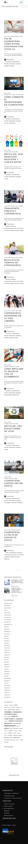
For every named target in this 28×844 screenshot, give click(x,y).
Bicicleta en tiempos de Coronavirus (12, 262)
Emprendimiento (8, 394)
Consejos (12, 36)
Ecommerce (16, 366)
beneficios (14, 707)
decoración (8, 723)
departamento (10, 725)
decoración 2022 (17, 723)
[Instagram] (9, 822)
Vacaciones (6, 697)
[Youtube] (14, 822)
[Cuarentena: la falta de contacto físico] (14, 520)
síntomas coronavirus (17, 735)
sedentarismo (12, 123)
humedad (21, 728)
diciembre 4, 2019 (14, 586)
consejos (8, 712)
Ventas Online (15, 394)
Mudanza (6, 657)
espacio (6, 728)
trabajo (22, 230)
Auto (5, 610)
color (5, 709)
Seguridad (6, 680)
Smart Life (6, 685)
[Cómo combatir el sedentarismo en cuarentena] (14, 83)
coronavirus (8, 61)
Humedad (6, 645)
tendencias (16, 737)
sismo (5, 735)
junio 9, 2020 (7, 150)
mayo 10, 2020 (14, 595)
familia (11, 728)
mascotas (6, 654)
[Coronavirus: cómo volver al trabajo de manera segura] (7, 590)
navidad (20, 730)
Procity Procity (10, 59)
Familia (5, 638)
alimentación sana (7, 707)
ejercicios (6, 123)
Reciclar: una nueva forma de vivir (13, 428)
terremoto (17, 739)
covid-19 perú (12, 63)
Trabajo (20, 310)
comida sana (18, 709)
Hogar (5, 643)
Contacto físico (12, 552)
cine (21, 707)
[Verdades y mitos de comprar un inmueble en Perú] (7, 582)
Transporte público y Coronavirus (12, 211)
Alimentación (7, 607)
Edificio (5, 636)
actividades (11, 705)
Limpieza (6, 652)
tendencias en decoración (9, 739)
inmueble (10, 730)
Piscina (5, 669)
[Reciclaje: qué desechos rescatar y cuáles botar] (14, 140)
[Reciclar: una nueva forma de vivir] (14, 412)
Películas (6, 666)
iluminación (6, 730)
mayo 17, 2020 (7, 422)
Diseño (5, 626)
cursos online (14, 502)
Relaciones (20, 502)
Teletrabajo (6, 690)
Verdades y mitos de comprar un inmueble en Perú (17, 581)
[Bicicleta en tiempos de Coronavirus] (14, 247)
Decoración (6, 622)
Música (5, 659)
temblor (11, 737)
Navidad (6, 661)
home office (15, 728)
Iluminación (6, 647)
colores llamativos (11, 709)
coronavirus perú (15, 61)
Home (3, 6)
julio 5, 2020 (6, 36)
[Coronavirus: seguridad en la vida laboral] (14, 301)
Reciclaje (16, 151)
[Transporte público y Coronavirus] (14, 196)
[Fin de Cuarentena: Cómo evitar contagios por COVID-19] (14, 26)
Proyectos (6, 671)
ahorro (7, 552)
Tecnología (6, 687)
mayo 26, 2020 (7, 206)
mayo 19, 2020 (7, 364)
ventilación (6, 742)
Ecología (6, 629)
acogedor (6, 705)
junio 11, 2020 (7, 93)
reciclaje (6, 178)
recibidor (10, 733)
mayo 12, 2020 (7, 529)
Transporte (20, 206)
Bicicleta (8, 226)
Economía (6, 633)
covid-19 (6, 63)
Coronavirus (6, 617)
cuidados (6, 721)
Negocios (6, 664)
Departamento (7, 624)
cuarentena (18, 63)
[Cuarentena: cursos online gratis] (14, 467)
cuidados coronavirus (9, 65)
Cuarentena (16, 36)
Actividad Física (7, 94)
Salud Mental (7, 678)
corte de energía (7, 716)
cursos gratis (7, 502)
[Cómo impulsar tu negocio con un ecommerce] (14, 355)
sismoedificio (9, 735)
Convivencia (6, 615)
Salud (21, 36)
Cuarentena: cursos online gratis (13, 483)
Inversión (6, 650)
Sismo (5, 683)
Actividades (6, 605)
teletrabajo (6, 737)
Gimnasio (6, 640)
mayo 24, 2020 (7, 310)
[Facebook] (4, 822)
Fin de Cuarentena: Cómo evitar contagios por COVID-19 (13, 44)
